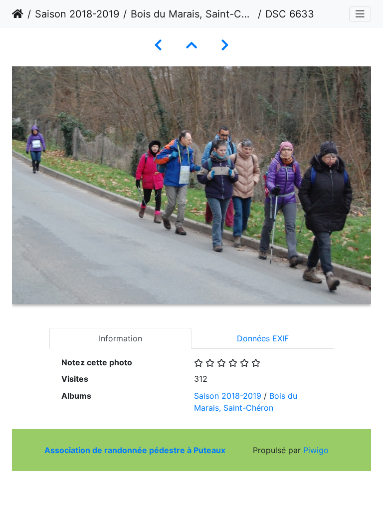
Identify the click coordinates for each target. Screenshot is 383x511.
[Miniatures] (191, 45)
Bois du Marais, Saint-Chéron (192, 14)
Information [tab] (120, 338)
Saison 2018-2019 (77, 14)
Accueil (17, 13)
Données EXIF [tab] (263, 338)
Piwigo (316, 450)
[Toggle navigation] (360, 13)
